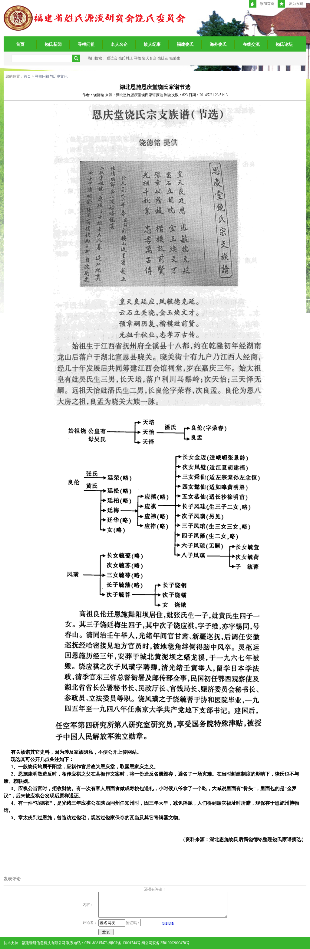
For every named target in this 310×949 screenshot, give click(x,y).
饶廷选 (162, 58)
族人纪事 (152, 44)
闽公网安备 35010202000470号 (165, 943)
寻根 (137, 58)
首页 (20, 44)
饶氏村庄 (125, 58)
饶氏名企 (149, 58)
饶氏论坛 (284, 44)
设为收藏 (296, 4)
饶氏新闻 (53, 44)
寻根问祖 (86, 44)
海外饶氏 (218, 44)
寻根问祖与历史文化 (51, 76)
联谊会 (112, 58)
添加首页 (267, 4)
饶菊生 (174, 58)
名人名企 (119, 44)
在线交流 (251, 44)
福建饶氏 (185, 44)
